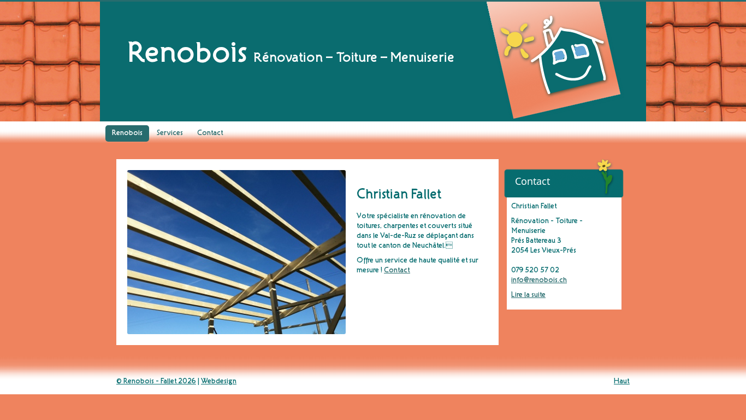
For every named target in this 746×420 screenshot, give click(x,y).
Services (170, 133)
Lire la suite (528, 295)
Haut (622, 381)
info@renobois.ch (539, 280)
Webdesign (218, 381)
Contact (210, 133)
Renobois (127, 133)
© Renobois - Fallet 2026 (156, 381)
